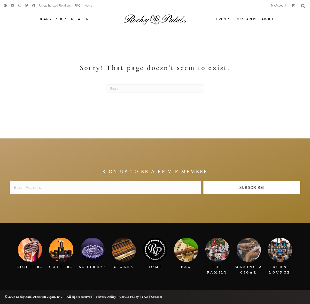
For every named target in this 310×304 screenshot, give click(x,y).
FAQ (145, 297)
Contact (156, 297)
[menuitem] (3, 5)
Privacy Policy (106, 297)
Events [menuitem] (223, 19)
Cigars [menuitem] (44, 19)
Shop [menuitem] (61, 19)
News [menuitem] (88, 5)
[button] (251, 187)
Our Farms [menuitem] (246, 19)
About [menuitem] (268, 19)
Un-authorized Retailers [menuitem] (55, 5)
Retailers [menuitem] (81, 19)
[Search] (302, 6)
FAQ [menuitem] (77, 5)
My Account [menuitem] (278, 5)
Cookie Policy (129, 297)
